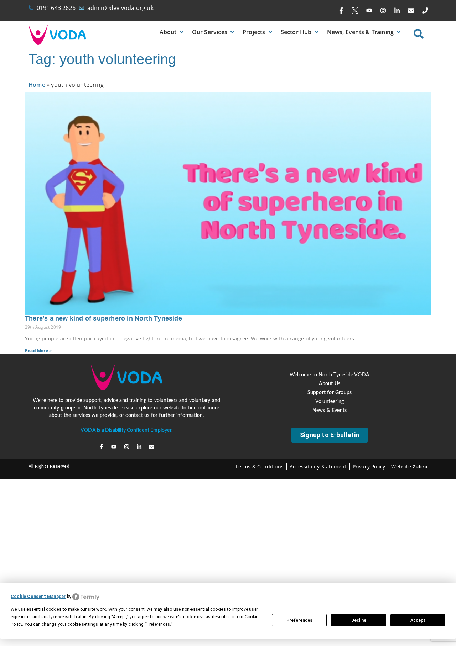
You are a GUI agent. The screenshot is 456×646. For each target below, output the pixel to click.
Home (36, 85)
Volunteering (329, 401)
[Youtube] (369, 11)
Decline (358, 620)
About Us (330, 383)
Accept (417, 620)
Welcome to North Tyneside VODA (329, 374)
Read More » (38, 351)
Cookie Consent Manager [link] (38, 596)
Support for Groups (329, 392)
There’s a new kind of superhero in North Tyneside (103, 318)
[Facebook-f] (341, 11)
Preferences (299, 620)
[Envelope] (411, 11)
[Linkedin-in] (397, 11)
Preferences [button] (158, 624)
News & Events (329, 410)
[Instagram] (383, 11)
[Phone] (425, 11)
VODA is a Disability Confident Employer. (126, 430)
